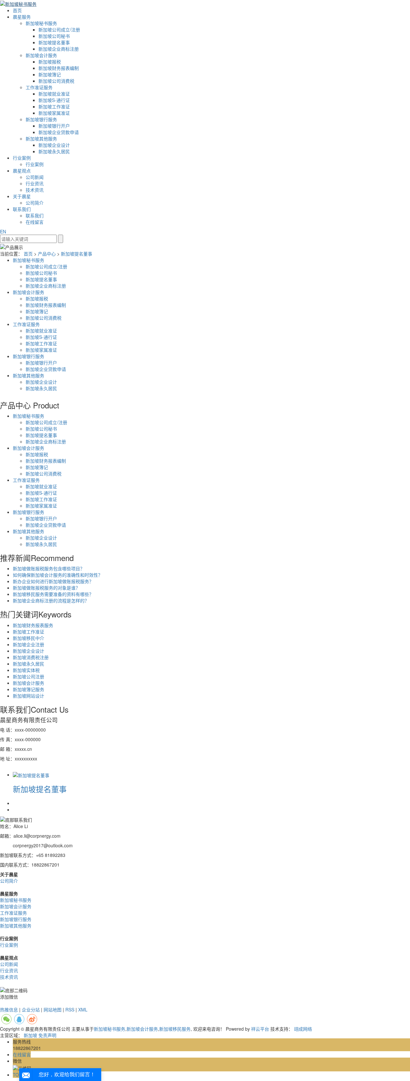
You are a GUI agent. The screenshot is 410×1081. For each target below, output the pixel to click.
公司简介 (35, 202)
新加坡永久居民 (54, 151)
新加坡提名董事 (54, 42)
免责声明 (47, 1035)
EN (3, 231)
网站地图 (53, 1009)
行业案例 (22, 158)
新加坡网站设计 (28, 695)
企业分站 (31, 1009)
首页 (17, 10)
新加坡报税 (49, 61)
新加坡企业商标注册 (58, 49)
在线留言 (35, 222)
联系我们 (22, 209)
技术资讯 (35, 190)
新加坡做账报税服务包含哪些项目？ (49, 568)
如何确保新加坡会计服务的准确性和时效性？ (57, 575)
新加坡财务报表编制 (58, 68)
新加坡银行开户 (54, 125)
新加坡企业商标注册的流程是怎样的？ (51, 600)
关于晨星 (22, 196)
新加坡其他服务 (41, 138)
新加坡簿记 (49, 74)
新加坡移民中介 (28, 638)
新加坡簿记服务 (28, 689)
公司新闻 (35, 177)
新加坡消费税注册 (31, 657)
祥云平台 (260, 1029)
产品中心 (47, 253)
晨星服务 (22, 16)
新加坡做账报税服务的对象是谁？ (46, 587)
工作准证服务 (39, 87)
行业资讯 (35, 183)
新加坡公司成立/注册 (59, 29)
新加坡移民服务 (175, 1029)
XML (82, 1009)
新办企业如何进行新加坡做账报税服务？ (53, 581)
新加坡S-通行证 (54, 100)
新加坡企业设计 (54, 145)
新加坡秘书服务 (41, 23)
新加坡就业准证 (54, 93)
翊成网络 (303, 1029)
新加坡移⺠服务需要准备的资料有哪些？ (53, 594)
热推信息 (9, 1009)
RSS (69, 1009)
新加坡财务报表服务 (33, 625)
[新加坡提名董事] (31, 774)
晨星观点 (22, 170)
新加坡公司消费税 (56, 81)
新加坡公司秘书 (54, 36)
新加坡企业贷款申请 (58, 132)
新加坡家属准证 (54, 113)
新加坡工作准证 (54, 106)
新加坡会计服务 (41, 55)
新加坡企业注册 (28, 644)
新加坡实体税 (26, 670)
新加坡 (30, 1035)
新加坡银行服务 (41, 119)
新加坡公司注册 (28, 676)
